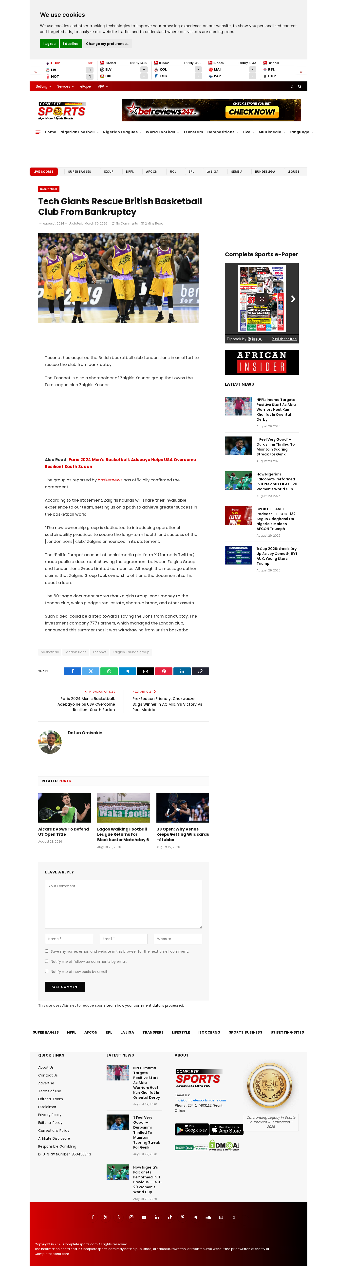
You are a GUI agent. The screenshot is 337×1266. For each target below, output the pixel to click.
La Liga (212, 172)
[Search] (299, 86)
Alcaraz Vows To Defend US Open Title (63, 832)
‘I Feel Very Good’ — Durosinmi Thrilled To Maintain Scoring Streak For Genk (276, 447)
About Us (46, 1067)
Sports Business (245, 1032)
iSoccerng (209, 1032)
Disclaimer (47, 1106)
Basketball (48, 189)
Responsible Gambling (57, 1146)
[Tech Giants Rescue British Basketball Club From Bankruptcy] (118, 321)
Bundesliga (265, 172)
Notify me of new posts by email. (79, 971)
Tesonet (100, 652)
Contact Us (48, 1075)
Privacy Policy (49, 1114)
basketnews (110, 480)
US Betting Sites (287, 1032)
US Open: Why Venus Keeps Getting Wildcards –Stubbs (182, 835)
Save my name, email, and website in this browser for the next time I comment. (120, 951)
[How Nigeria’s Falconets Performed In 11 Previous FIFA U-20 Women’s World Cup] (238, 480)
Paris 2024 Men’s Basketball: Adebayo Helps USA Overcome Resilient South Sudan (86, 704)
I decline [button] (70, 43)
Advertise (46, 1083)
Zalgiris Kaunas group (131, 652)
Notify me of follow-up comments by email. (89, 961)
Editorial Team (50, 1098)
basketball (50, 652)
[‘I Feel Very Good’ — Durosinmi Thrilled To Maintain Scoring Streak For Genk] (238, 445)
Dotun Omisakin (85, 732)
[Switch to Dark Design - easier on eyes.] (292, 86)
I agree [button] (49, 43)
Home (50, 132)
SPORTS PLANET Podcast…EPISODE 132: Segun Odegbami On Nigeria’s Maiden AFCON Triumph (277, 519)
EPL (191, 172)
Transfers (193, 132)
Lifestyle (181, 1032)
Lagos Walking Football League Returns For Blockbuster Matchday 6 (123, 835)
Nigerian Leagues (120, 132)
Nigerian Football (77, 132)
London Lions (76, 652)
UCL (173, 172)
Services (63, 86)
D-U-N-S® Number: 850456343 (64, 1154)
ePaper (86, 86)
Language (299, 132)
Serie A (237, 172)
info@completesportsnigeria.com (200, 1100)
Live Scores (44, 172)
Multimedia (270, 132)
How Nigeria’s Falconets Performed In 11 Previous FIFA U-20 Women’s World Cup (277, 481)
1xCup (109, 172)
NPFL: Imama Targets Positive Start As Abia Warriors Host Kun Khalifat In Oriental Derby (276, 409)
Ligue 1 (293, 172)
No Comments (127, 223)
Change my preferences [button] (107, 43)
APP (101, 86)
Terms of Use (49, 1091)
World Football (160, 132)
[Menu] (38, 132)
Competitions (221, 132)
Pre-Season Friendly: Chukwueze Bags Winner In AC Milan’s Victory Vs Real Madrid (167, 704)
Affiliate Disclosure (54, 1138)
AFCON (151, 172)
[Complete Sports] (62, 111)
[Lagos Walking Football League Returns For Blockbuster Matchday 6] (123, 808)
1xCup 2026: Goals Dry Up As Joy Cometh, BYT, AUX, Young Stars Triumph (278, 556)
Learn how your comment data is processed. (145, 1005)
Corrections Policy (53, 1130)
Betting (41, 86)
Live (247, 132)
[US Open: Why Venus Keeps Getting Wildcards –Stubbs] (182, 808)
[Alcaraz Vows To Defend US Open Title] (64, 808)
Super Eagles (79, 172)
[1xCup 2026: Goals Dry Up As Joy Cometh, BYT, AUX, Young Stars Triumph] (238, 555)
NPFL (130, 172)
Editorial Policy (50, 1122)
